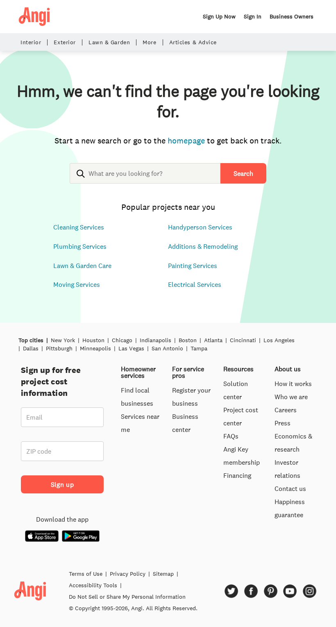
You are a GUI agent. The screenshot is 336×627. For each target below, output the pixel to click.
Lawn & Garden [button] (109, 42)
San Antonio (167, 348)
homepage (186, 140)
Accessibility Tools (93, 585)
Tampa (199, 348)
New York (63, 340)
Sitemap (163, 573)
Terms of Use (85, 573)
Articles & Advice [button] (193, 42)
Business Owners (291, 16)
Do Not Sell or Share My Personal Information (127, 596)
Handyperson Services (200, 227)
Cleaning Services (78, 227)
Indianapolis (155, 340)
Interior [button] (30, 42)
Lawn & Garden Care (82, 265)
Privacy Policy (127, 573)
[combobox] (145, 180)
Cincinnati (243, 340)
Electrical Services (194, 284)
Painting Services (192, 265)
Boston (188, 340)
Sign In (252, 16)
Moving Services (76, 284)
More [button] (149, 42)
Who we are (291, 397)
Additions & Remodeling (203, 246)
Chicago (122, 340)
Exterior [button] (64, 42)
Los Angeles (279, 340)
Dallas (31, 348)
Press (283, 423)
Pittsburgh (59, 348)
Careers (286, 410)
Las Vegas (131, 348)
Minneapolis (95, 348)
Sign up (62, 484)
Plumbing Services (80, 246)
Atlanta (213, 340)
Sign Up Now (219, 16)
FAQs (230, 436)
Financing (237, 475)
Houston (93, 340)
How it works (293, 383)
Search (243, 173)
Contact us (290, 488)
